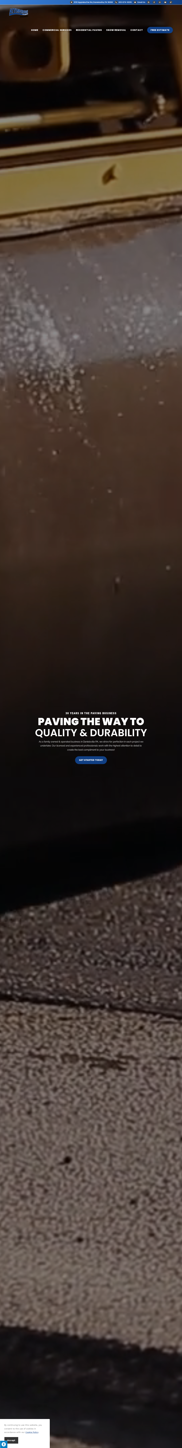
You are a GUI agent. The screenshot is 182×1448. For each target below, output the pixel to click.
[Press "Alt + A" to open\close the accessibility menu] (3, 1444)
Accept (11, 1440)
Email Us (141, 2)
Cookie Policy (31, 1432)
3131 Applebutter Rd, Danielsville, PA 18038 (93, 2)
